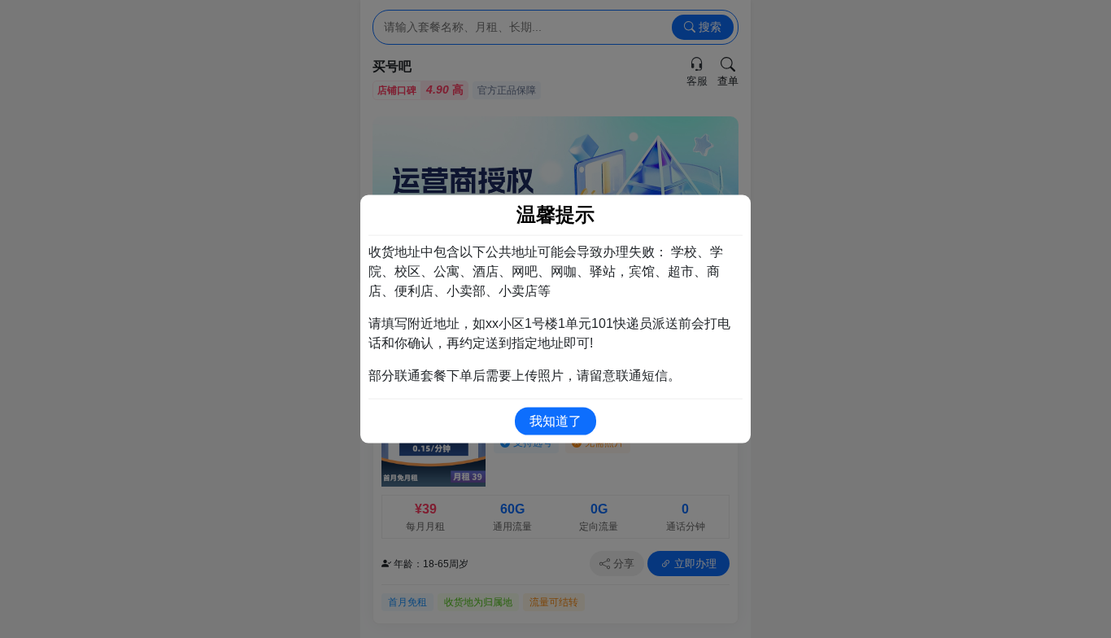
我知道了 (555, 420)
